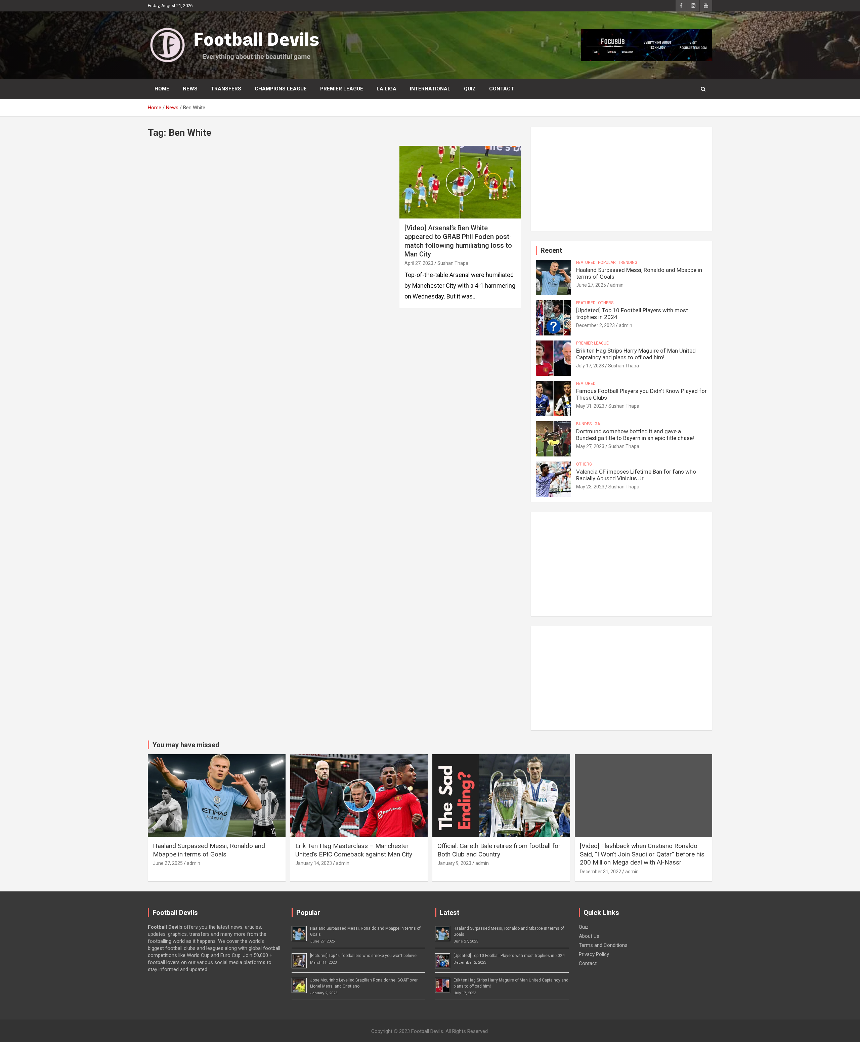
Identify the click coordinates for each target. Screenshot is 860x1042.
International (430, 89)
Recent (551, 250)
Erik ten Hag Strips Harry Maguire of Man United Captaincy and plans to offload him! (636, 354)
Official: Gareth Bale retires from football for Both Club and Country (499, 850)
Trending (627, 262)
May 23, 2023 (590, 486)
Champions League (281, 89)
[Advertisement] (621, 179)
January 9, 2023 (454, 863)
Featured (586, 262)
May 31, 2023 (590, 406)
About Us (589, 936)
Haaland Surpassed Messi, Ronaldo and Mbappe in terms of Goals (209, 850)
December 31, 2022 (600, 871)
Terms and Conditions (603, 945)
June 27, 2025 (591, 285)
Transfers (226, 89)
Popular (607, 262)
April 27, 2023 (418, 263)
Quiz (470, 89)
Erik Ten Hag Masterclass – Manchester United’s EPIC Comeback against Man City (353, 850)
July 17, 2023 (590, 365)
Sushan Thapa (452, 263)
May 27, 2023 (590, 446)
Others (605, 302)
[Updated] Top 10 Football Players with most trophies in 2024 (509, 955)
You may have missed (186, 745)
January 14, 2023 (313, 863)
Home (162, 89)
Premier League (341, 89)
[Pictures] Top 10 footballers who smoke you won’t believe (363, 955)
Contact (501, 89)
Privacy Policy (594, 954)
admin (617, 285)
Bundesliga (588, 424)
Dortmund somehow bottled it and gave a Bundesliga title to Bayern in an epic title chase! (635, 434)
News (190, 89)
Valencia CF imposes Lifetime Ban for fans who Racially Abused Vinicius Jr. (636, 475)
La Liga (386, 89)
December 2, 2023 (595, 325)
